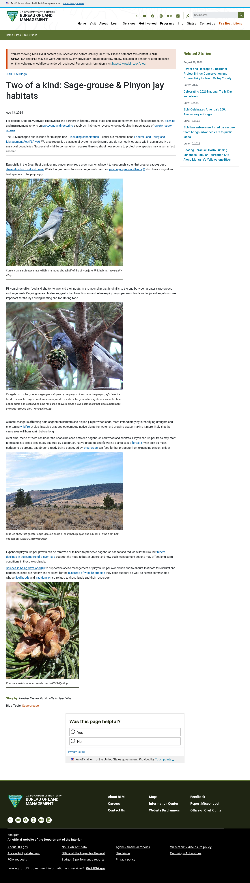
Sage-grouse (30, 705)
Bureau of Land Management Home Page (35, 16)
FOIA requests (17, 859)
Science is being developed (24, 568)
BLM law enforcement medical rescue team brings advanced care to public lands (209, 132)
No (79, 741)
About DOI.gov (18, 847)
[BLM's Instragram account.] (161, 15)
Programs (167, 23)
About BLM (116, 797)
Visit (93, 23)
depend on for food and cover (25, 169)
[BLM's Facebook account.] (153, 15)
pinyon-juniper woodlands (125, 169)
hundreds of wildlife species (86, 573)
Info (180, 23)
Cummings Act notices (185, 853)
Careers (114, 803)
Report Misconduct (204, 803)
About (103, 23)
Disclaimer (123, 853)
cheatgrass (90, 447)
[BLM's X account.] (136, 13)
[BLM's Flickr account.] (169, 13)
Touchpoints (163, 759)
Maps (153, 797)
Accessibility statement (24, 853)
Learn (115, 23)
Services (129, 23)
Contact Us (207, 23)
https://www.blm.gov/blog (128, 63)
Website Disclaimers (164, 810)
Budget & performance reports (83, 859)
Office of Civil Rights (205, 810)
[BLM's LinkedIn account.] (178, 15)
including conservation (84, 137)
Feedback (197, 797)
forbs (135, 443)
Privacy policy (125, 859)
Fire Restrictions (230, 23)
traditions (42, 577)
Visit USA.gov (95, 868)
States (191, 23)
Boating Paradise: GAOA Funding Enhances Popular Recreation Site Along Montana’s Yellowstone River (207, 154)
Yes (80, 732)
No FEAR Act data (74, 847)
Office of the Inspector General (83, 853)
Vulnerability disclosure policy (191, 847)
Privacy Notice (76, 751)
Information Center (163, 803)
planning (170, 121)
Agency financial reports (133, 847)
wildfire (25, 426)
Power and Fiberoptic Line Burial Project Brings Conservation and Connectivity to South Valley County (207, 73)
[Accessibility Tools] (187, 15)
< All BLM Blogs (16, 74)
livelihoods (22, 577)
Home (82, 23)
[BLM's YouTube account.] (144, 15)
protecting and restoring (57, 125)
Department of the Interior (63, 839)
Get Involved (147, 23)
